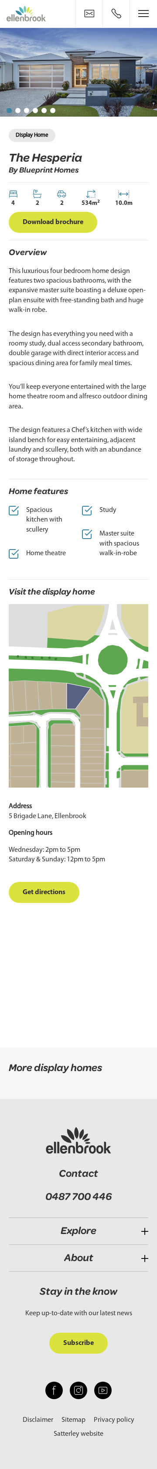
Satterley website (78, 1434)
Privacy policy (114, 1420)
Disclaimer (38, 1420)
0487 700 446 (78, 1197)
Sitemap (73, 1420)
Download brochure (53, 222)
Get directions (44, 892)
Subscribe (78, 1343)
